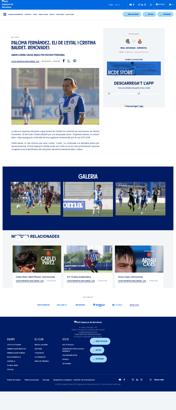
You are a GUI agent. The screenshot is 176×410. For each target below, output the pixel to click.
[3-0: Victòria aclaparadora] (88, 262)
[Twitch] (145, 4)
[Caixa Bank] (117, 4)
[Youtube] (130, 4)
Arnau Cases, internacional (130, 277)
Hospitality (27, 14)
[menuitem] (160, 4)
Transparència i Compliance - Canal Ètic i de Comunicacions (74, 380)
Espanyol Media (43, 14)
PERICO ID (52, 14)
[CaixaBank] (117, 305)
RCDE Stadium (60, 14)
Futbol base (12, 365)
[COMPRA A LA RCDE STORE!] (134, 68)
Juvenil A (11, 361)
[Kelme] (62, 305)
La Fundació (40, 357)
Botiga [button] (98, 350)
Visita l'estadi (70, 14)
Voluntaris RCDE (69, 355)
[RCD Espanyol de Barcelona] (8, 4)
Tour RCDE (39, 353)
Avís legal (46, 380)
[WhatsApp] (151, 4)
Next (24, 199)
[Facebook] (133, 4)
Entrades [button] (100, 359)
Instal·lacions (41, 345)
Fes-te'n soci (68, 345)
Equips (35, 14)
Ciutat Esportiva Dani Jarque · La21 (25, 61)
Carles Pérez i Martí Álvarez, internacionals (35, 277)
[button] (132, 14)
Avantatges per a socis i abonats (73, 350)
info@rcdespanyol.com (88, 332)
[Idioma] (170, 5)
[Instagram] (139, 4)
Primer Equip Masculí (16, 349)
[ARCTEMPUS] (43, 305)
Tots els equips (14, 345)
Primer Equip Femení (16, 353)
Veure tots (134, 305)
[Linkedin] (142, 4)
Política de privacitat (31, 380)
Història (38, 349)
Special (10, 370)
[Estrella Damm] (110, 4)
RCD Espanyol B (14, 357)
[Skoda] (80, 305)
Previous (16, 199)
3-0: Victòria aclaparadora (79, 277)
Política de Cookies (14, 380)
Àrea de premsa (42, 361)
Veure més (159, 379)
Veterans (66, 364)
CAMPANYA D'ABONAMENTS (15, 14)
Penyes (65, 359)
